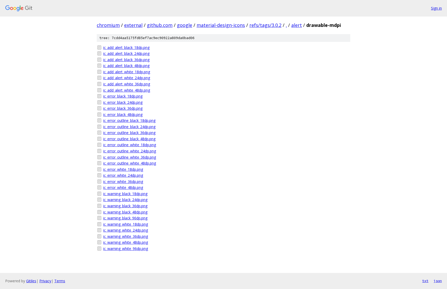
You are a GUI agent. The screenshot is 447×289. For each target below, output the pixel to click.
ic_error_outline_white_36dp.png (129, 157)
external (133, 25)
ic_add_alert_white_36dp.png (126, 83)
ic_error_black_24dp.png (123, 102)
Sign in (436, 8)
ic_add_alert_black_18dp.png (126, 47)
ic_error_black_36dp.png (123, 108)
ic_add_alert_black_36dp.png (126, 59)
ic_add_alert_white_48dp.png (126, 90)
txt (425, 280)
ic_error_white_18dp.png (123, 169)
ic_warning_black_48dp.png (125, 212)
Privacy (45, 280)
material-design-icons (221, 25)
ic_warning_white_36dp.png (125, 236)
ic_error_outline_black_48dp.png (129, 138)
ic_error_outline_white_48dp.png (129, 163)
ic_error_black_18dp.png (123, 96)
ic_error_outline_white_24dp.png (129, 151)
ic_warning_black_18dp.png (125, 193)
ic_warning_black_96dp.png (125, 218)
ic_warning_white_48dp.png (125, 242)
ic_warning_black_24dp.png (125, 199)
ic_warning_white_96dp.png (125, 248)
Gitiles (31, 280)
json (438, 280)
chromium (108, 25)
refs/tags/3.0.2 (265, 25)
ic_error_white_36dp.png (123, 181)
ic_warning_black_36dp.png (125, 205)
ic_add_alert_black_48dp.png (126, 65)
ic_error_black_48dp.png (123, 114)
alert (296, 25)
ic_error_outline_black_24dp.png (129, 126)
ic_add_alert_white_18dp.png (126, 71)
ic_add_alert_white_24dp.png (126, 77)
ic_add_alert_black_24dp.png (126, 53)
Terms (59, 280)
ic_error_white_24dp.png (123, 175)
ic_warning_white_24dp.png (125, 230)
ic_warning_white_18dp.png (125, 224)
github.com (160, 25)
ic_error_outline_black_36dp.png (129, 132)
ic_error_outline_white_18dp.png (129, 144)
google (184, 25)
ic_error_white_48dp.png (123, 187)
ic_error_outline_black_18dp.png (129, 120)
